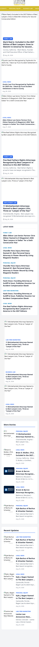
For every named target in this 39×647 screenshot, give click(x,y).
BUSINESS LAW (28, 8)
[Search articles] (2, 3)
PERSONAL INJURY (15, 8)
